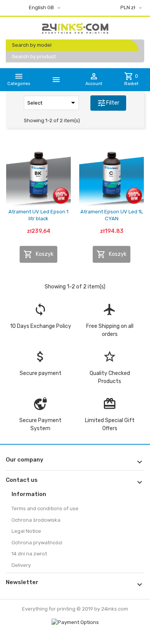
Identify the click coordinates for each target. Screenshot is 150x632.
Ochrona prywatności (37, 542)
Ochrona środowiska (36, 520)
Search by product (34, 56)
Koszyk (38, 254)
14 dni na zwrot (29, 554)
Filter (108, 103)
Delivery (21, 565)
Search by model (32, 45)
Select (52, 102)
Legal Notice (26, 531)
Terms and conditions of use (45, 508)
